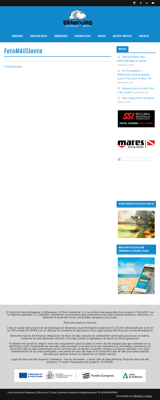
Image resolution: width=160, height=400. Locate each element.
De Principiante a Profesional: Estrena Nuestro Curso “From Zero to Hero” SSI (134, 74)
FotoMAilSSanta (13, 66)
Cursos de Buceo (38, 36)
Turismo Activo (83, 36)
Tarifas (101, 36)
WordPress (138, 396)
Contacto (144, 36)
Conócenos (17, 36)
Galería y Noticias (122, 36)
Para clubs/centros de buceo (138, 98)
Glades (148, 396)
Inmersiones (61, 36)
